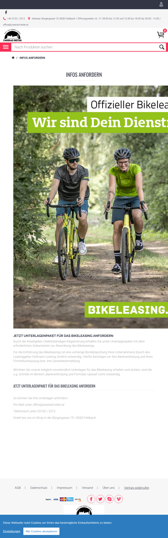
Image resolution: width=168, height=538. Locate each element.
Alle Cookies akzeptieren (41, 531)
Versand (87, 488)
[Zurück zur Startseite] (13, 58)
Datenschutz (38, 488)
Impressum (64, 488)
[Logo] (12, 35)
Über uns (109, 488)
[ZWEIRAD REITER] (84, 511)
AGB (18, 488)
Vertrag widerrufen (136, 488)
